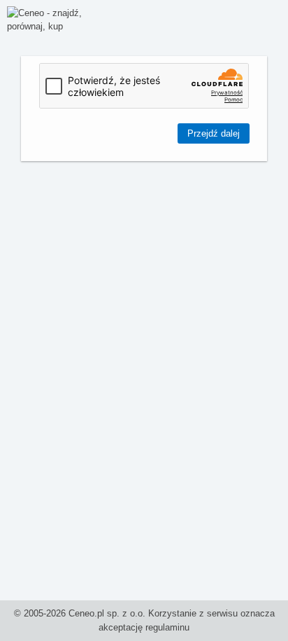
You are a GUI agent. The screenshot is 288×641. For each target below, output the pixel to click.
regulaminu (167, 627)
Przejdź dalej (213, 133)
